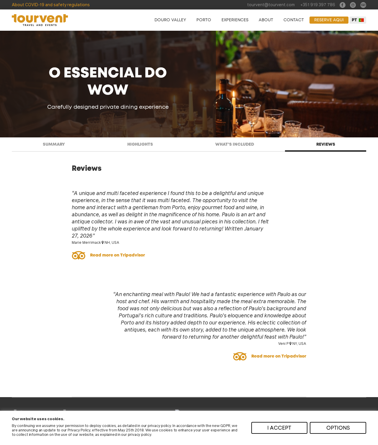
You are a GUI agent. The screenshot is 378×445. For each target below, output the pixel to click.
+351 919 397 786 (317, 4)
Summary (54, 144)
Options (338, 428)
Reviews (325, 144)
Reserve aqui (329, 20)
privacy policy (159, 425)
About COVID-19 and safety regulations (51, 4)
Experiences (234, 20)
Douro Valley (170, 20)
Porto (203, 20)
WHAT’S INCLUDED (234, 144)
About (266, 20)
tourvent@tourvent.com (271, 4)
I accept (279, 428)
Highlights (140, 144)
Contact (294, 20)
